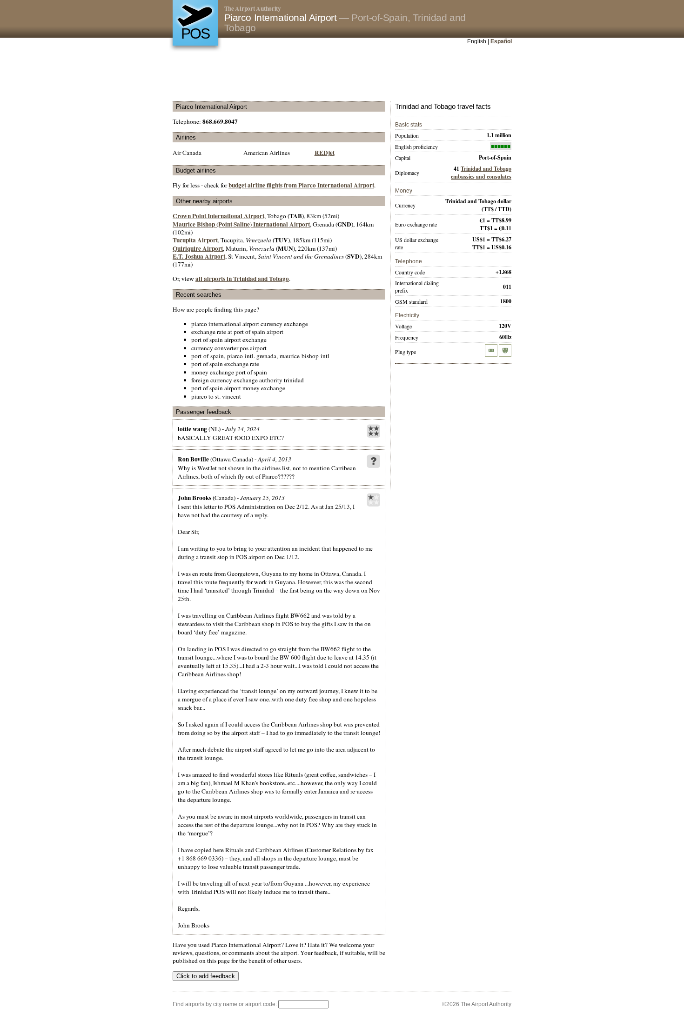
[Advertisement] (342, 74)
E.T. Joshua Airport (199, 256)
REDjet (325, 152)
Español (501, 41)
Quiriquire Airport (198, 248)
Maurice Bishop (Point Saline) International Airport (241, 224)
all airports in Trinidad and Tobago (242, 278)
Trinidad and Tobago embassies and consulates (481, 172)
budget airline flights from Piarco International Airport (301, 185)
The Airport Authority (252, 8)
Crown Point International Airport (218, 215)
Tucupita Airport (195, 240)
